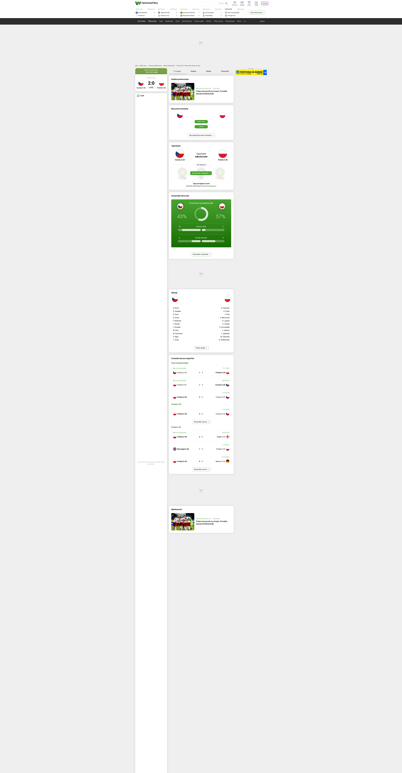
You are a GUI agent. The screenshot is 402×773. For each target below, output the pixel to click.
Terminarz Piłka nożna (155, 65)
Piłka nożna (152, 21)
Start (136, 65)
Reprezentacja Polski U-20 (203, 88)
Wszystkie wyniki (256, 12)
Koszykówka (230, 21)
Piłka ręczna (218, 21)
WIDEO (208, 21)
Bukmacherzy (187, 21)
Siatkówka (169, 21)
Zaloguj (264, 3)
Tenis (161, 21)
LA (245, 21)
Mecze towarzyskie (169, 65)
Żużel (178, 21)
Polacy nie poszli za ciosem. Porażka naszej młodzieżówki (211, 92)
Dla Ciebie (142, 21)
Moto (239, 21)
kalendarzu (212, 186)
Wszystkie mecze (200, 422)
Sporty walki (199, 21)
